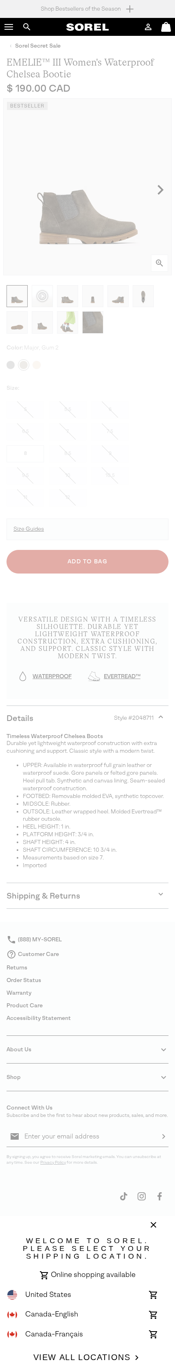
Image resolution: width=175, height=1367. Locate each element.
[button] (9, 27)
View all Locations (82, 1357)
